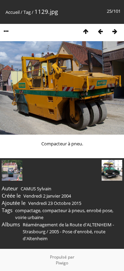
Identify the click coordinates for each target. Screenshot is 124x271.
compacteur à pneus (63, 210)
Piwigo (62, 263)
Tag (27, 12)
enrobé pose (99, 210)
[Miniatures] (86, 31)
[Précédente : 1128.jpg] (100, 31)
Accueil (13, 12)
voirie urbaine (29, 217)
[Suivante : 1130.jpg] (114, 31)
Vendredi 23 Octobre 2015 (54, 203)
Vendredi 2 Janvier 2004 (47, 196)
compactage (27, 210)
